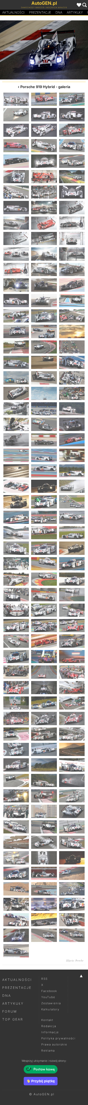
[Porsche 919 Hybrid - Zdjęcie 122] (44, 718)
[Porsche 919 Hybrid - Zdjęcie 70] (16, 455)
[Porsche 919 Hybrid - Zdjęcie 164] (66, 49)
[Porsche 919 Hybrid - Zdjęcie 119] (44, 703)
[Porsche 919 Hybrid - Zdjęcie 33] (72, 253)
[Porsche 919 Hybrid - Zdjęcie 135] (72, 780)
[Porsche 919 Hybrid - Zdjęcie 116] (44, 687)
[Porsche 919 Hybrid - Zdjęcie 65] (44, 424)
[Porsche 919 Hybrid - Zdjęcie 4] (16, 114)
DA (59, 12)
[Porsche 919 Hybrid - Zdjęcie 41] (44, 300)
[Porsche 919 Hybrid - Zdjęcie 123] (72, 718)
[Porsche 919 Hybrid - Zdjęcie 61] (16, 408)
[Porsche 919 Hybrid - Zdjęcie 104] (44, 625)
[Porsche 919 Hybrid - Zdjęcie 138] (72, 795)
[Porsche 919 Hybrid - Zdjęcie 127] (16, 749)
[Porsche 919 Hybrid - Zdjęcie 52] (16, 362)
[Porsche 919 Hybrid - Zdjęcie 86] (44, 532)
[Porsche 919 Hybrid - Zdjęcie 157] (16, 904)
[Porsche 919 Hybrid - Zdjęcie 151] (16, 873)
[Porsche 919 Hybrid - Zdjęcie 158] (44, 904)
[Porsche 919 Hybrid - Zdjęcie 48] (72, 331)
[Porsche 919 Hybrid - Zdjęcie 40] (16, 300)
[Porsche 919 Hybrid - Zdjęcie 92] (44, 563)
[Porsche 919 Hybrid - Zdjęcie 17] (44, 176)
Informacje (50, 1032)
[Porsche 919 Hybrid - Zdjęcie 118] (16, 703)
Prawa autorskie (54, 1044)
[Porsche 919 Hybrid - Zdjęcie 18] (72, 176)
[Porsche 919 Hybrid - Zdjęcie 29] (44, 238)
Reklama (48, 1050)
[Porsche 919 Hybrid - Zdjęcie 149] (44, 857)
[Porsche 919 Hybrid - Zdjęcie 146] (44, 842)
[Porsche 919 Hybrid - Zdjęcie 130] (16, 764)
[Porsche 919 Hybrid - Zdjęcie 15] (72, 161)
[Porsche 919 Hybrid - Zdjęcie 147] (72, 842)
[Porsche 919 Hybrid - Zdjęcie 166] (16, 950)
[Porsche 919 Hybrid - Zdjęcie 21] (72, 192)
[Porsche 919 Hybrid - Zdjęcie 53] (44, 362)
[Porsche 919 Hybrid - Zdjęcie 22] (16, 207)
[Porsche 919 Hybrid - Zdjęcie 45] (72, 316)
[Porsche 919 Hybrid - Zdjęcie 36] (72, 269)
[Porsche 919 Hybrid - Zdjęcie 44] (44, 316)
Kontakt (47, 1020)
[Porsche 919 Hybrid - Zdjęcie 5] (44, 114)
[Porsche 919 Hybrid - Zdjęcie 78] (72, 486)
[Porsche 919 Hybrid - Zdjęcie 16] (16, 176)
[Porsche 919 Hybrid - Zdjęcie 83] (44, 517)
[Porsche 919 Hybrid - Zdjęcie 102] (72, 610)
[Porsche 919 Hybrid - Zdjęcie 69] (72, 439)
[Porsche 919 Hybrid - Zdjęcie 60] (72, 393)
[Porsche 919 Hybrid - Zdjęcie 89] (44, 548)
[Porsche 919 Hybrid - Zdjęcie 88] (16, 548)
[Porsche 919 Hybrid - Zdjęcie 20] (44, 192)
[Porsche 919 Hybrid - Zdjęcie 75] (72, 470)
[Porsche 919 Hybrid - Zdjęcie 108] (72, 641)
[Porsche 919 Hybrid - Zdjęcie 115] (16, 687)
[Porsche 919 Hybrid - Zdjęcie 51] (72, 347)
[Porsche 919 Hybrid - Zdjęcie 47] (44, 331)
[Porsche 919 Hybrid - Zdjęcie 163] (16, 935)
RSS (44, 978)
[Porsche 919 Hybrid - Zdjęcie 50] (44, 347)
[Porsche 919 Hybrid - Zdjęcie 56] (44, 377)
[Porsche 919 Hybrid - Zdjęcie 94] (16, 579)
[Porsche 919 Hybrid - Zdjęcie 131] (44, 764)
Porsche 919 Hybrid (37, 86)
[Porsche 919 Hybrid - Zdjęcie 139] (16, 811)
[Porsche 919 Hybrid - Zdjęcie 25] (16, 223)
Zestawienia (51, 1003)
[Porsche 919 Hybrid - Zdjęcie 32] (44, 253)
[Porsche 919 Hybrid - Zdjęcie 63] (72, 408)
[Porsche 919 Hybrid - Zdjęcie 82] (16, 517)
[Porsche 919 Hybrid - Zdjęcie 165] (72, 935)
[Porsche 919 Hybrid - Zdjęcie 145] (16, 842)
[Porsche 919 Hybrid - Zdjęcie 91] (16, 563)
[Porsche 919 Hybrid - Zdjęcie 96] (72, 579)
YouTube (48, 997)
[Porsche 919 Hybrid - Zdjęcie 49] (16, 347)
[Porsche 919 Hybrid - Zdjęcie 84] (72, 517)
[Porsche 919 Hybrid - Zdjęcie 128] (44, 749)
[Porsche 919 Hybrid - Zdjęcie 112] (16, 672)
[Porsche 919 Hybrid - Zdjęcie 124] (16, 734)
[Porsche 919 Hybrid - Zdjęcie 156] (72, 888)
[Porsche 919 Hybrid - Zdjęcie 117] (72, 687)
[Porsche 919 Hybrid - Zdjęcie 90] (72, 548)
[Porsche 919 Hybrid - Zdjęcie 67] (16, 439)
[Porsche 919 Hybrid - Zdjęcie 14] (44, 161)
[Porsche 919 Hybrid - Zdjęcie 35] (44, 269)
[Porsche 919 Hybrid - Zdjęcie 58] (16, 393)
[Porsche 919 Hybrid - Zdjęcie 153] (72, 873)
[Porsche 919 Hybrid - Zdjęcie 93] (72, 563)
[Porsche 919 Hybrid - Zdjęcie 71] (44, 455)
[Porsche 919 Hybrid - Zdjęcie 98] (44, 594)
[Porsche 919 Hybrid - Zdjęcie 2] (44, 99)
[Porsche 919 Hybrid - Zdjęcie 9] (72, 130)
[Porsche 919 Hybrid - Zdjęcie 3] (72, 99)
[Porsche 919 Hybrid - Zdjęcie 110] (44, 656)
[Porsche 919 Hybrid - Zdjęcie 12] (72, 145)
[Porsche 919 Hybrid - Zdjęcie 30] (72, 238)
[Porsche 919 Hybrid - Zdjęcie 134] (44, 780)
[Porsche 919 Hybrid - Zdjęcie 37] (16, 284)
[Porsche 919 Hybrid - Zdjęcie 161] (44, 919)
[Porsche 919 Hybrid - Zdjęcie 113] (44, 672)
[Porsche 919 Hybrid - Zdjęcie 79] (16, 501)
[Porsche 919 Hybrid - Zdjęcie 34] (16, 269)
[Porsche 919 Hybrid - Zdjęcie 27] (72, 223)
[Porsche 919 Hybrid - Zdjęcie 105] (72, 625)
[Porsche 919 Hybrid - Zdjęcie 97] (16, 594)
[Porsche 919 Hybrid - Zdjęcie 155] (44, 888)
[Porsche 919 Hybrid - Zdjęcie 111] (72, 656)
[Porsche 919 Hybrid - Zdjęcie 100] (16, 610)
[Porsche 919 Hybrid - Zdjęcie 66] (72, 424)
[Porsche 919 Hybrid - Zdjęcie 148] (16, 857)
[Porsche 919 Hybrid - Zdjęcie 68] (44, 439)
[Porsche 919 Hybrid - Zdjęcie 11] (44, 145)
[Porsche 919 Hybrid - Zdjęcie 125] (44, 734)
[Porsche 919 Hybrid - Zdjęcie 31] (16, 253)
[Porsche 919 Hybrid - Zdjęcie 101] (44, 610)
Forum (9, 1011)
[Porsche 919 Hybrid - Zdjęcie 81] (72, 501)
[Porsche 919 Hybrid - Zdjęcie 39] (72, 284)
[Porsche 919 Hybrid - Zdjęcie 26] (44, 223)
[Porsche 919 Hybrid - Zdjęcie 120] (72, 703)
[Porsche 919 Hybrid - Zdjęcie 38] (44, 284)
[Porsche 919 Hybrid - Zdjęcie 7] (16, 130)
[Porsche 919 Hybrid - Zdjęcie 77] (44, 486)
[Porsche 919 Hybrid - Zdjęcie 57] (72, 377)
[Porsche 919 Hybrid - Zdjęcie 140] (44, 811)
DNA (6, 995)
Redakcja (48, 1026)
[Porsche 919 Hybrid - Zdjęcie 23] (44, 207)
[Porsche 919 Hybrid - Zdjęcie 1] (16, 99)
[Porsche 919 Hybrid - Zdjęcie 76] (16, 486)
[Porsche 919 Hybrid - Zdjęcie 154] (16, 888)
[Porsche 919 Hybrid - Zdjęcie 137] (44, 795)
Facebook (49, 991)
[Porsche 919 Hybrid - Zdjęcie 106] (16, 641)
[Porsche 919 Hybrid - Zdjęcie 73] (16, 470)
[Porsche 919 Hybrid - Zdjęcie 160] (16, 919)
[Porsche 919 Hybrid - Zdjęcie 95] (44, 579)
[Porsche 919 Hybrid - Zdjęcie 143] (44, 826)
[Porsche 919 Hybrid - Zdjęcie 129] (72, 749)
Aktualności (13, 12)
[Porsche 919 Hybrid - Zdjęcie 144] (72, 826)
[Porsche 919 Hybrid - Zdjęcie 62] (44, 408)
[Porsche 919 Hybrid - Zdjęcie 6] (72, 114)
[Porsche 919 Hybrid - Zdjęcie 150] (72, 857)
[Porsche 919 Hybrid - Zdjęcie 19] (16, 192)
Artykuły (75, 12)
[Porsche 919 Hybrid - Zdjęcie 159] (72, 904)
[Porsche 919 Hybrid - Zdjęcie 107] (44, 641)
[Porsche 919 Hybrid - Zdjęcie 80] (44, 501)
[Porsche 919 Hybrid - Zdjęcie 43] (16, 316)
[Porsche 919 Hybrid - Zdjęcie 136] (16, 795)
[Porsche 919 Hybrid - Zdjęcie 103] (16, 625)
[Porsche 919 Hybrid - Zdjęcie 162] (22, 49)
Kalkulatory (50, 1009)
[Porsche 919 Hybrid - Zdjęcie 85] (16, 532)
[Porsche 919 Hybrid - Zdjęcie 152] (44, 873)
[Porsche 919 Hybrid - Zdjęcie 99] (72, 594)
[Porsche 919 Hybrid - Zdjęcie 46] (16, 331)
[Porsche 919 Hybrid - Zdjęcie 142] (16, 826)
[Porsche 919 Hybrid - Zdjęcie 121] (16, 718)
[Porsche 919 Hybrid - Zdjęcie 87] (72, 532)
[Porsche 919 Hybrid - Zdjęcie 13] (16, 161)
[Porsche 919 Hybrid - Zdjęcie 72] (72, 455)
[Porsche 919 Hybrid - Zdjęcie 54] (72, 362)
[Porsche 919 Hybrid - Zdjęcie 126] (72, 734)
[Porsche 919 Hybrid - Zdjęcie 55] (16, 377)
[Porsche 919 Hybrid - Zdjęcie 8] (44, 130)
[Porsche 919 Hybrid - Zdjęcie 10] (16, 145)
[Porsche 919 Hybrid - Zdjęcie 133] (16, 780)
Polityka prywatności (58, 1038)
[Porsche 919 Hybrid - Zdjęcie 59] (44, 393)
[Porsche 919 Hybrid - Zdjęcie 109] (16, 656)
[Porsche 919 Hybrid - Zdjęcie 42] (72, 300)
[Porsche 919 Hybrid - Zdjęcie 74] (44, 470)
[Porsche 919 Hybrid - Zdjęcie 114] (72, 672)
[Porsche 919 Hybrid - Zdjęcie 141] (72, 811)
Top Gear (12, 1019)
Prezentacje (40, 12)
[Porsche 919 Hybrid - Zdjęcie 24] (72, 207)
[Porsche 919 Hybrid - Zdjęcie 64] (16, 424)
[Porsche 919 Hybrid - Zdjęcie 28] (16, 238)
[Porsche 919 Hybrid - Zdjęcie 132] (72, 764)
